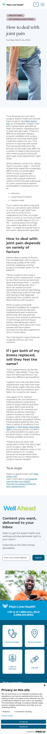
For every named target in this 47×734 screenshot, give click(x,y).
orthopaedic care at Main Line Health (21, 480)
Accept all (23, 722)
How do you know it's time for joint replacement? (21, 485)
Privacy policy (7, 716)
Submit (38, 558)
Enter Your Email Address (15, 558)
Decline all (23, 727)
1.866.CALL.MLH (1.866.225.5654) (27, 613)
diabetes (10, 427)
